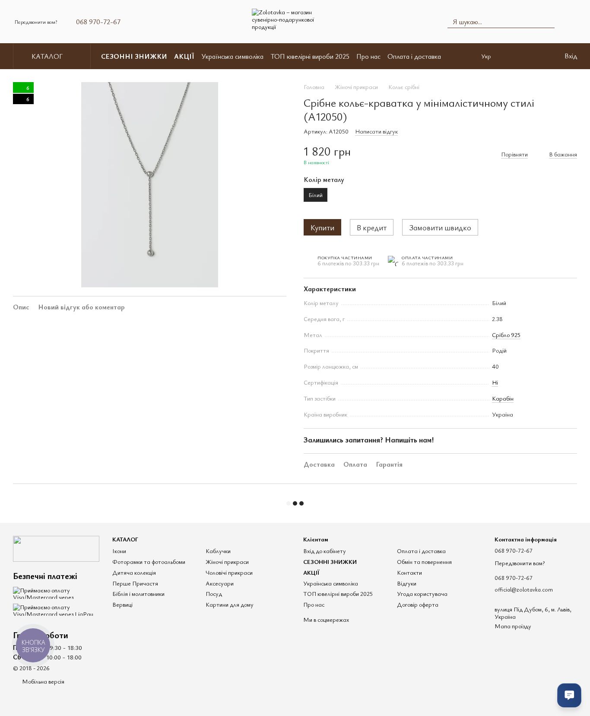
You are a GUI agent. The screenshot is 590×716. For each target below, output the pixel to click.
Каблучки (218, 551)
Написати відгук (376, 131)
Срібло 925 (506, 335)
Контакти (409, 572)
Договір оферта (417, 604)
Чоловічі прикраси (229, 572)
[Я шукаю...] (548, 22)
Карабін (503, 398)
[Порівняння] (517, 56)
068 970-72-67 (98, 21)
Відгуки (406, 583)
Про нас (368, 56)
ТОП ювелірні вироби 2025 (309, 56)
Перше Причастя (135, 583)
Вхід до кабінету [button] (324, 551)
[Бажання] (539, 56)
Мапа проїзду (513, 626)
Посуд (214, 593)
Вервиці (122, 604)
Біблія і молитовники (138, 593)
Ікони (119, 551)
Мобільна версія (42, 681)
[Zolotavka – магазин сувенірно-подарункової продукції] (56, 548)
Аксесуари (220, 583)
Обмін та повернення (424, 561)
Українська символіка (232, 56)
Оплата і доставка (414, 56)
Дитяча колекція (134, 572)
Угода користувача (422, 593)
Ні (495, 382)
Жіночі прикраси (227, 561)
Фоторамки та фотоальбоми (148, 561)
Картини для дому (230, 604)
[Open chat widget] (569, 695)
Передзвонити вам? (36, 21)
